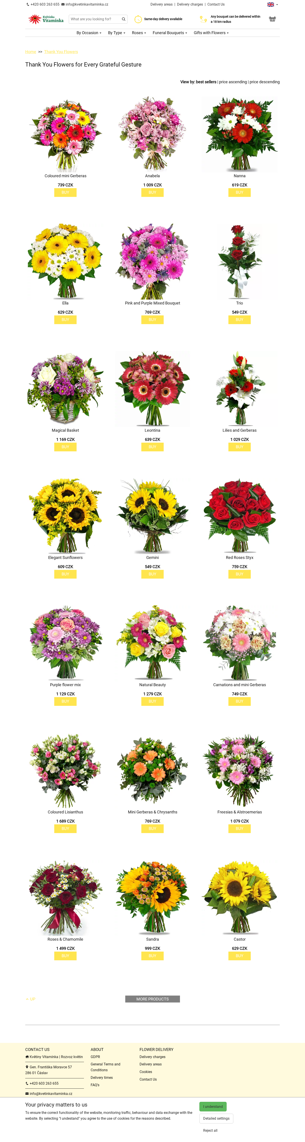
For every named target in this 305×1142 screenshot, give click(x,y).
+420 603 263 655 (44, 4)
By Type (115, 32)
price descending (265, 81)
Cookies (146, 1072)
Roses (138, 32)
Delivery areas (161, 4)
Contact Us (216, 4)
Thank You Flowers (61, 51)
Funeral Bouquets (169, 32)
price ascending (233, 81)
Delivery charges (190, 4)
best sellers (206, 81)
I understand (213, 1106)
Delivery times (102, 1077)
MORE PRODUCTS (152, 999)
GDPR (95, 1057)
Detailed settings (216, 1118)
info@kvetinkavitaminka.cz (86, 4)
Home (30, 51)
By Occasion (88, 32)
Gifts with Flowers (210, 32)
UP (32, 999)
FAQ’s (95, 1085)
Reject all (210, 1130)
